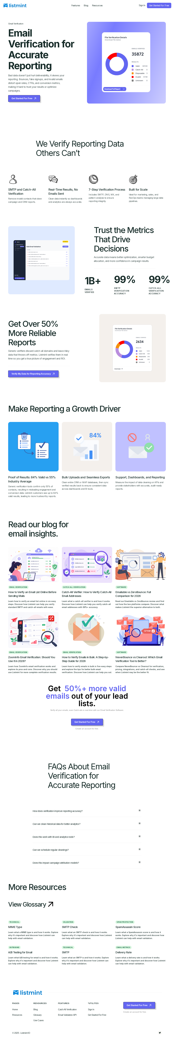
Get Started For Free (97, 1015)
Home (15, 1009)
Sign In (142, 5)
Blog (86, 5)
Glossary (37, 1015)
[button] (75, 5)
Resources (17, 1015)
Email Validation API (67, 1015)
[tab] (87, 811)
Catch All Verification (67, 1009)
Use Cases (38, 1020)
